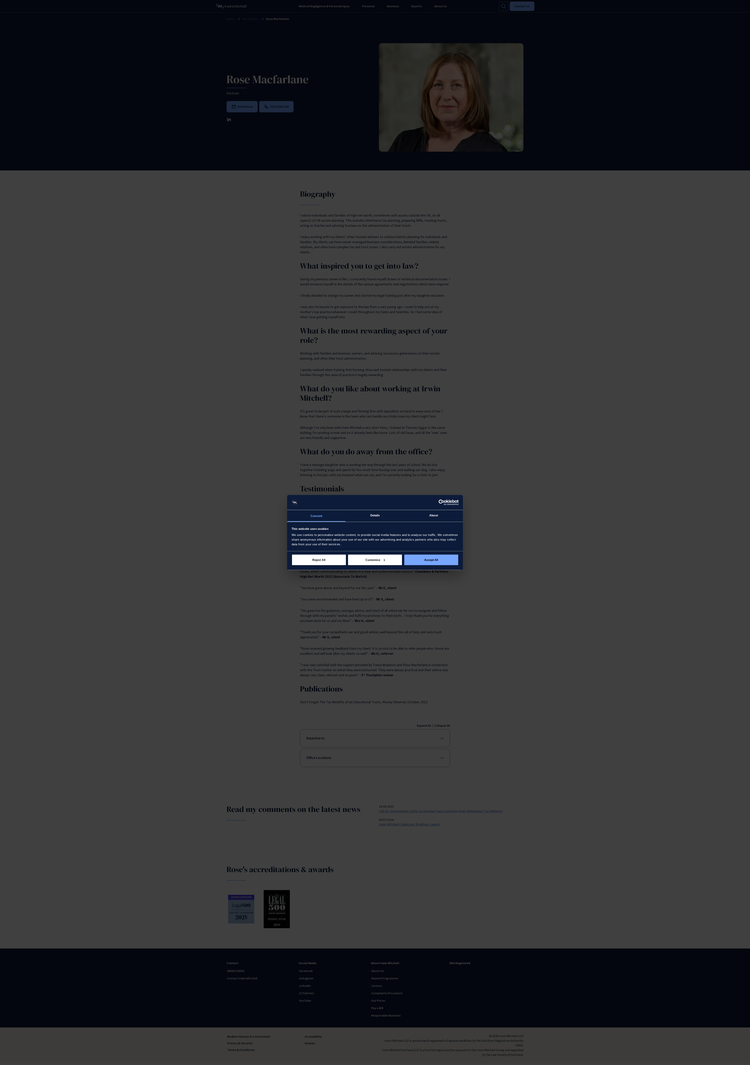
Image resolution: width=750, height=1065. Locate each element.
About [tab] (433, 515)
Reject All (318, 559)
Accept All (431, 559)
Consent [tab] (316, 516)
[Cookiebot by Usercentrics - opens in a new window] (441, 502)
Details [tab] (375, 515)
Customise (372, 559)
